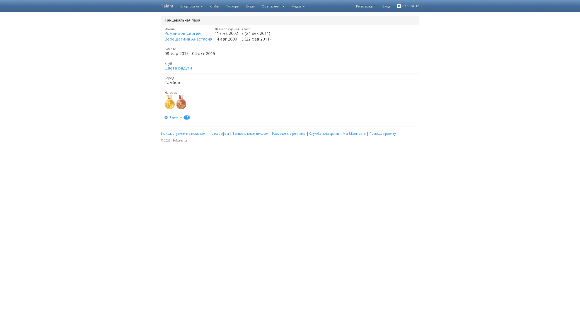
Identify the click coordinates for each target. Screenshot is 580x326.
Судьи (250, 6)
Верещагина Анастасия (188, 39)
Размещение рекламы (289, 133)
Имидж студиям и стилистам (183, 133)
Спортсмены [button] (190, 6)
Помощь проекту (382, 133)
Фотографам (219, 133)
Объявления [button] (272, 6)
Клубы (214, 6)
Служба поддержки (324, 133)
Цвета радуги (178, 68)
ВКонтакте (410, 6)
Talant (167, 6)
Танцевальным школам (250, 133)
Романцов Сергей (182, 33)
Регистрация (365, 6)
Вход (386, 6)
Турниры (232, 6)
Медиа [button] (296, 6)
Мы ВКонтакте (354, 133)
